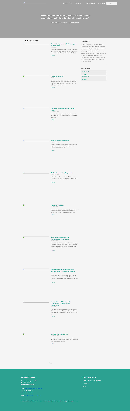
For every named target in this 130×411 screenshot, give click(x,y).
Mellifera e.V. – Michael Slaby (60, 334)
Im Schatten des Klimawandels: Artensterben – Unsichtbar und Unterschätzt (61, 303)
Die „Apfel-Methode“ (57, 76)
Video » (53, 55)
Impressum (90, 3)
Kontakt (101, 3)
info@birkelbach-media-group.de (33, 388)
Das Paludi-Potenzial (57, 205)
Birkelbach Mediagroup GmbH (32, 395)
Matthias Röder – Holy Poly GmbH (61, 173)
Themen (78, 3)
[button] (1, 19)
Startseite (67, 3)
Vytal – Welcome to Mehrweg (60, 140)
